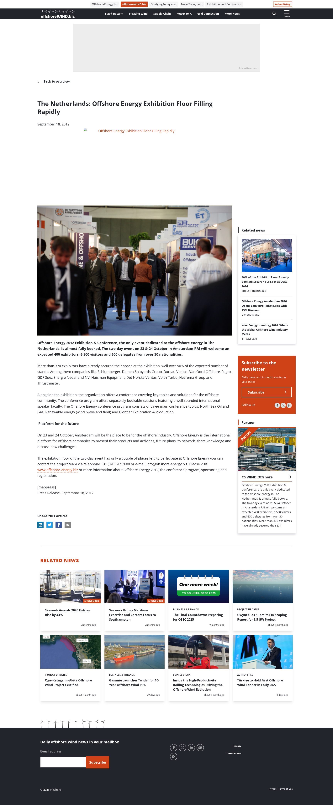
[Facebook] (277, 405)
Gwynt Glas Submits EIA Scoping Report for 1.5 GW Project (262, 617)
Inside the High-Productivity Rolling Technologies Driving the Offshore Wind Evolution (198, 685)
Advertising (282, 4)
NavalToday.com (191, 4)
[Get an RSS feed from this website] (173, 756)
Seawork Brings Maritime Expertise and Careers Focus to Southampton (132, 615)
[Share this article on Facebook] (59, 525)
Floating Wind (138, 13)
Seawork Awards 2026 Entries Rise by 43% (67, 612)
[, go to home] (58, 14)
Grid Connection (208, 13)
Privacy (237, 745)
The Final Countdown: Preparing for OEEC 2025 (198, 617)
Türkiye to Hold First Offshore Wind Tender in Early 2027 (260, 682)
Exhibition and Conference (224, 4)
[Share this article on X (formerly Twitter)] (49, 525)
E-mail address (51, 751)
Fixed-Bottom (114, 13)
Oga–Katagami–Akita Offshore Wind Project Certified (68, 682)
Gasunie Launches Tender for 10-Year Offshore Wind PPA (134, 682)
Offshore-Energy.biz (105, 4)
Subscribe (256, 392)
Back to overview (56, 81)
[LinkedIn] (289, 405)
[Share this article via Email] (68, 525)
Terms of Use (233, 753)
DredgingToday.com (164, 4)
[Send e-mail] (200, 747)
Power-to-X (184, 13)
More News (232, 13)
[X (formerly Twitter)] (283, 405)
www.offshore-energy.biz (57, 469)
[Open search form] (274, 13)
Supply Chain (162, 13)
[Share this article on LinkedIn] (40, 525)
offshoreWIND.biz (134, 4)
